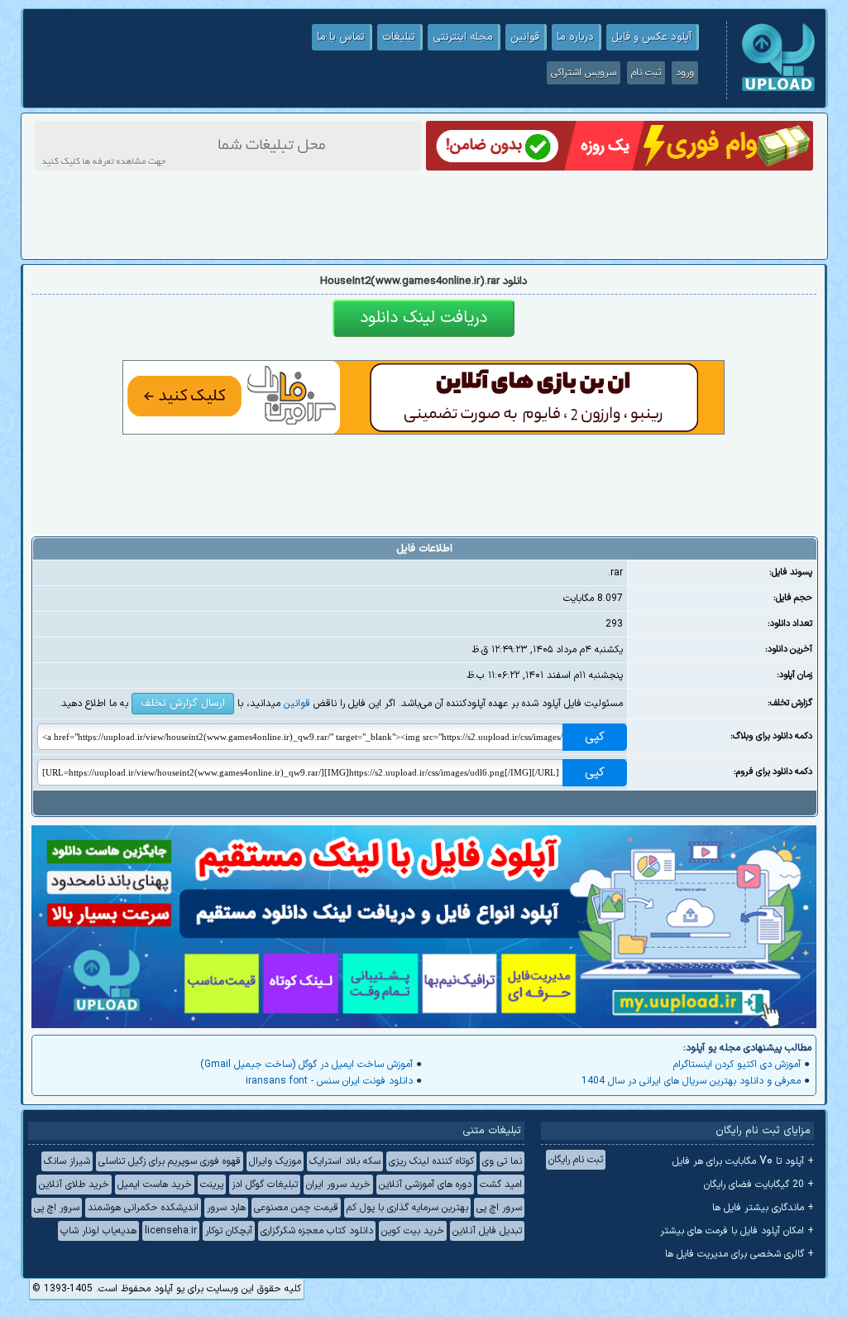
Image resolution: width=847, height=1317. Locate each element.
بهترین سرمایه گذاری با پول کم (407, 1207)
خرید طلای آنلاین (74, 1184)
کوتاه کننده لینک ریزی (431, 1161)
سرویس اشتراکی (583, 72)
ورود (685, 72)
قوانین (524, 37)
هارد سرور (226, 1207)
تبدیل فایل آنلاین (487, 1230)
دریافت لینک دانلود (423, 317)
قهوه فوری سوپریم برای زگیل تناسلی (169, 1161)
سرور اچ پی (499, 1207)
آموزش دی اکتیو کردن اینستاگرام (737, 1064)
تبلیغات (398, 37)
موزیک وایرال (275, 1161)
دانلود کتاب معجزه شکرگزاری (317, 1230)
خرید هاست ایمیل (154, 1184)
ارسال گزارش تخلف (183, 703)
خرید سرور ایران (338, 1184)
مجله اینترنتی (463, 37)
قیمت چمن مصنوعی (296, 1207)
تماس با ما (341, 37)
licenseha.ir (171, 1230)
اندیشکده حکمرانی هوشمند (143, 1207)
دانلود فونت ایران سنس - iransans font (329, 1081)
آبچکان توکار (228, 1230)
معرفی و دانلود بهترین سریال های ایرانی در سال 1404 (691, 1081)
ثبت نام (646, 72)
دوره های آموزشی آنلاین (425, 1184)
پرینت (211, 1184)
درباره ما (575, 37)
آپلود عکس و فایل (651, 37)
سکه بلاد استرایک (344, 1161)
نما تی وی (502, 1161)
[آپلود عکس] (778, 89)
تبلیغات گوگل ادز (265, 1184)
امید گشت (501, 1184)
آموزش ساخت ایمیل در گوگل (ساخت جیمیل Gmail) (306, 1064)
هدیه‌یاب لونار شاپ (98, 1230)
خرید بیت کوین (412, 1230)
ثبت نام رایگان (575, 1159)
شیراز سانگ (67, 1161)
